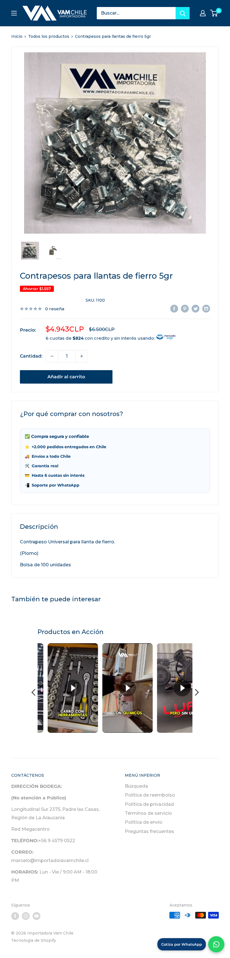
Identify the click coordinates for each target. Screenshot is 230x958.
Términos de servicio (148, 813)
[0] (214, 13)
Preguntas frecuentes (149, 831)
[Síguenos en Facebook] (15, 916)
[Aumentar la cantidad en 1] (82, 356)
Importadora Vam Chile (48, 300)
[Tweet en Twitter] (195, 308)
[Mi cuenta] (203, 13)
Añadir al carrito (66, 376)
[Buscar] (183, 13)
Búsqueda (136, 786)
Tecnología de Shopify (33, 940)
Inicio (16, 36)
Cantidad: (31, 356)
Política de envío (143, 822)
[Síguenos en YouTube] (36, 916)
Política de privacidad (149, 804)
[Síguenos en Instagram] (26, 916)
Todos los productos (48, 36)
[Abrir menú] (14, 13)
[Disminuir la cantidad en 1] (52, 356)
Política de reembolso (150, 795)
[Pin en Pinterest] (185, 308)
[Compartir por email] (206, 308)
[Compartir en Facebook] (174, 308)
